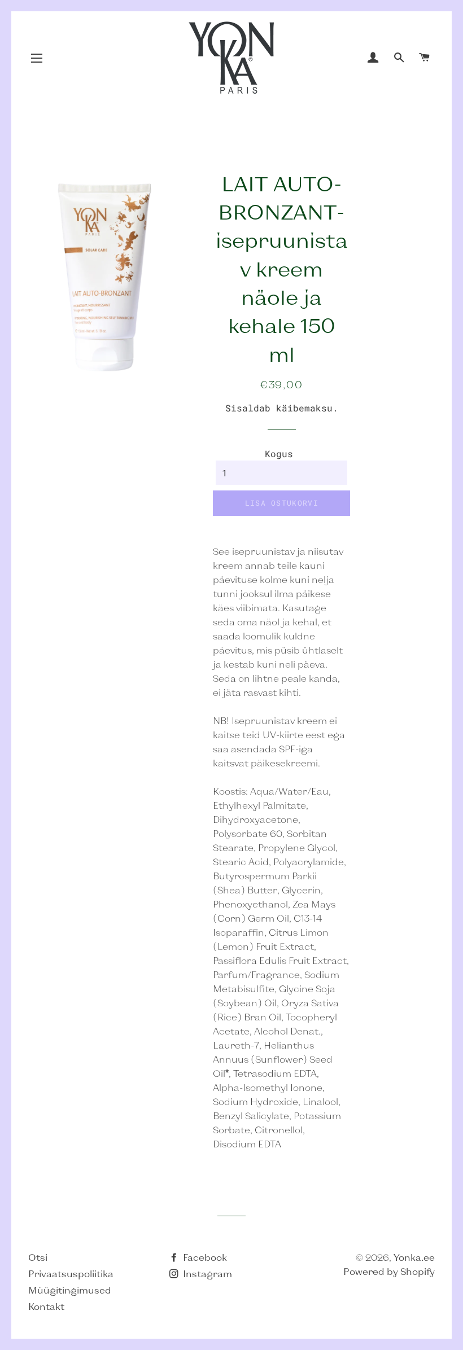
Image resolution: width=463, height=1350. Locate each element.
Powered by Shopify (389, 1271)
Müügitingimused (69, 1290)
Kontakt (46, 1306)
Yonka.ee (414, 1257)
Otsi (37, 1257)
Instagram (206, 1273)
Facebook (204, 1257)
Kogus (279, 453)
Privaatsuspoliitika (70, 1273)
